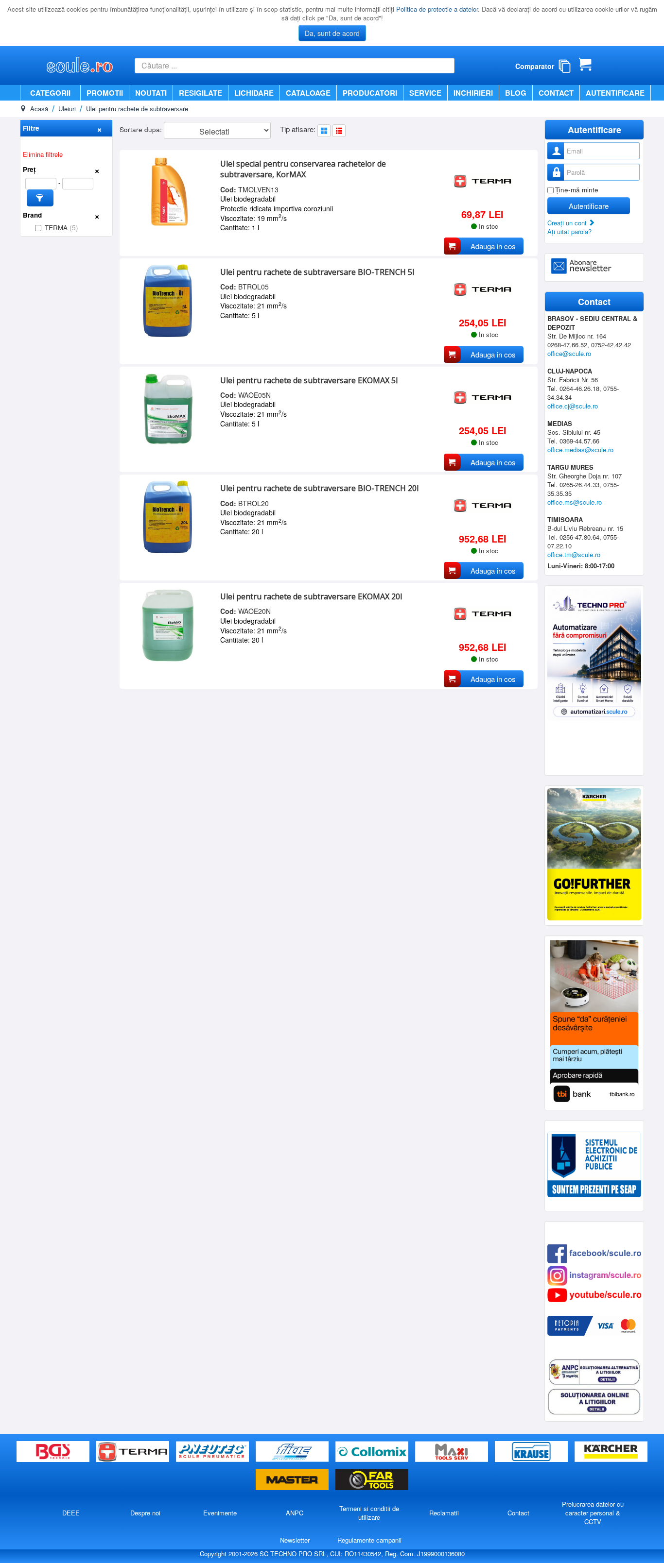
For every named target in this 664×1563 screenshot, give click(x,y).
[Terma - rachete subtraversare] (134, 1452)
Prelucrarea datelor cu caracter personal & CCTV (593, 1512)
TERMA (61, 227)
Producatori (370, 92)
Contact (556, 92)
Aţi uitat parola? (569, 231)
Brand (32, 215)
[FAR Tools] (372, 1480)
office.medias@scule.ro (580, 449)
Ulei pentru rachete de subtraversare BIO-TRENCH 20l (319, 488)
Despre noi (145, 1512)
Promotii (105, 92)
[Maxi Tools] (452, 1452)
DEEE (71, 1512)
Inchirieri (473, 92)
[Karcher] (611, 1452)
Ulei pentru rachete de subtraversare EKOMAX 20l (311, 596)
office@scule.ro (569, 353)
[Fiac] (293, 1452)
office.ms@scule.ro (574, 502)
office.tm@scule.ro (573, 554)
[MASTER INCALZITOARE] (293, 1480)
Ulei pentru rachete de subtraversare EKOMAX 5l (309, 380)
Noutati (151, 92)
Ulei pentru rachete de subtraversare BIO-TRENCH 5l (317, 272)
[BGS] (54, 1452)
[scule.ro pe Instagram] (594, 1274)
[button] (40, 197)
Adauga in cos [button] (493, 246)
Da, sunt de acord (332, 33)
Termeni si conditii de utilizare (369, 1513)
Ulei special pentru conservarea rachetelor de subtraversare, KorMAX (303, 169)
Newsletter (295, 1540)
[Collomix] (373, 1452)
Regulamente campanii (369, 1540)
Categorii (50, 92)
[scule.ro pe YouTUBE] (594, 1294)
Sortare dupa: (142, 129)
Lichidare (254, 92)
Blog (515, 92)
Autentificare (615, 92)
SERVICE (425, 92)
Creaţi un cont (568, 222)
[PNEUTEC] (213, 1452)
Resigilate (200, 92)
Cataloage (308, 92)
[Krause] (532, 1452)
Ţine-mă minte (576, 189)
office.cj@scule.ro (572, 405)
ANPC (294, 1512)
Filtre (31, 128)
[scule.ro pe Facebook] (594, 1252)
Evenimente (220, 1512)
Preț (29, 169)
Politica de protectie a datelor (437, 9)
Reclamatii (444, 1512)
